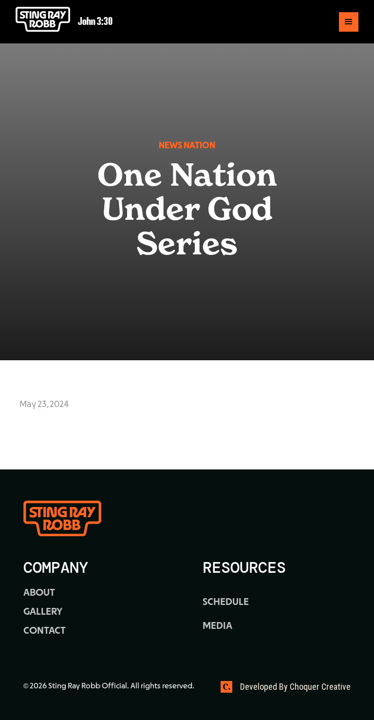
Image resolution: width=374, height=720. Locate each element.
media (217, 626)
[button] (348, 22)
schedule (226, 602)
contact (44, 631)
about (39, 593)
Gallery (42, 612)
